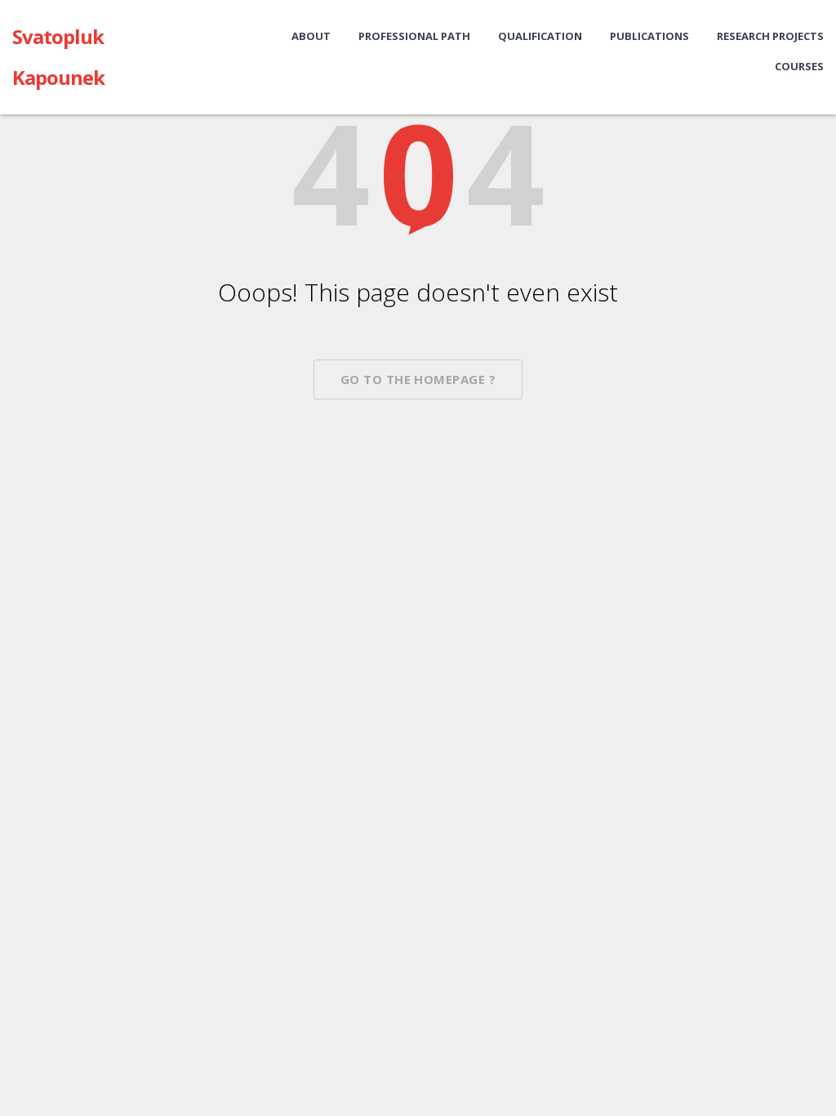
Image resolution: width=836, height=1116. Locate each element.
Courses (799, 66)
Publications (649, 36)
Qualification (540, 36)
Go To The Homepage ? (418, 379)
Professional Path (414, 36)
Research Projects (770, 36)
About (311, 36)
